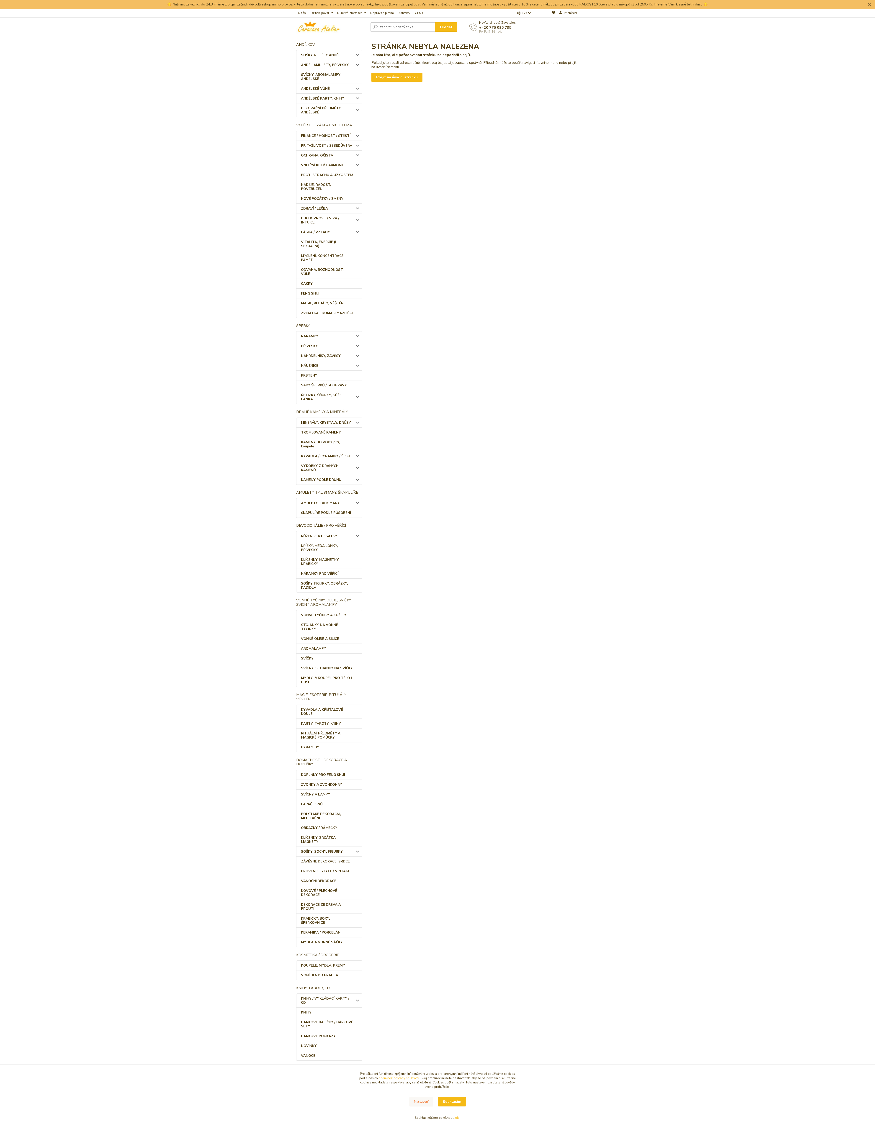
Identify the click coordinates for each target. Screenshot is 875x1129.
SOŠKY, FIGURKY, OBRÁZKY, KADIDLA (324, 585)
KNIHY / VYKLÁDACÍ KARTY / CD (325, 1000)
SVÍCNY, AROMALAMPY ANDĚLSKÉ (320, 76)
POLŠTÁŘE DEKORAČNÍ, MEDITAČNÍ (321, 816)
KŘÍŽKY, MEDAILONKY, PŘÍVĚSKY (319, 548)
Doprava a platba (382, 13)
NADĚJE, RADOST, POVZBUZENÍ (316, 186)
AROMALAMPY (313, 648)
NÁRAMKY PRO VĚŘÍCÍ (319, 573)
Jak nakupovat (320, 13)
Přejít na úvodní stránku (397, 77)
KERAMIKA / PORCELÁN (320, 932)
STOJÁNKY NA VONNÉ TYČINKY (319, 627)
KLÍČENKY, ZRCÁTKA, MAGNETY (319, 839)
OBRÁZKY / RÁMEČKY (319, 828)
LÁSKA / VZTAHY (315, 232)
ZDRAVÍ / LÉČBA (314, 208)
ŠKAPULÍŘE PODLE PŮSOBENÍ (326, 513)
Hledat (446, 27)
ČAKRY (307, 283)
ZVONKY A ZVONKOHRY (321, 784)
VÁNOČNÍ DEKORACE (318, 881)
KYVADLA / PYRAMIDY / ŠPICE (326, 456)
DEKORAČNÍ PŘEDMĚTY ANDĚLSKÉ (321, 110)
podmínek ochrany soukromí (399, 1078)
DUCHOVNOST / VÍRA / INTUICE (320, 220)
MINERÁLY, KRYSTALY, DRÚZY (326, 422)
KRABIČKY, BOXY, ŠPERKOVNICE (315, 920)
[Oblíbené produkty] (553, 13)
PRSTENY (309, 375)
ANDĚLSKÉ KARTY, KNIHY (322, 98)
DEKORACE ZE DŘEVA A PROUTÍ (321, 906)
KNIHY (306, 1012)
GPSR (419, 13)
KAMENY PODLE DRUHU (321, 479)
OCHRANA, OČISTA (317, 155)
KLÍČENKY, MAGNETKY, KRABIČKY (320, 561)
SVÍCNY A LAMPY (315, 794)
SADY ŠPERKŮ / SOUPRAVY (324, 385)
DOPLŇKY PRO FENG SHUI (323, 774)
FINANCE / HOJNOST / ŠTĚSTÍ (325, 135)
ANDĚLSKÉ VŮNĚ (315, 88)
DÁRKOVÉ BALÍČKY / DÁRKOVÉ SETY (327, 1024)
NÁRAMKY (309, 336)
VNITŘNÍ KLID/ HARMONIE (322, 165)
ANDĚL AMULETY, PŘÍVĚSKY (325, 65)
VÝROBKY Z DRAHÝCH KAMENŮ (320, 468)
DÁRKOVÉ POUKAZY (318, 1036)
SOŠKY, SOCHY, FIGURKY (322, 851)
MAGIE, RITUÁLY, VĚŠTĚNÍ (323, 303)
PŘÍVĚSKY (309, 346)
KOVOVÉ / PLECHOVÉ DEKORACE (319, 892)
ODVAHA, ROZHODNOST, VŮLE (322, 271)
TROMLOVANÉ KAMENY (321, 432)
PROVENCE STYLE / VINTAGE (325, 871)
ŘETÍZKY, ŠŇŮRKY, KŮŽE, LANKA (321, 397)
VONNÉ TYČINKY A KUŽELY (323, 615)
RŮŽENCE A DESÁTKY (319, 536)
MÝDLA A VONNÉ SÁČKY (322, 942)
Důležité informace (349, 13)
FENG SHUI (310, 293)
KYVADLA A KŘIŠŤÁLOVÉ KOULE (322, 711)
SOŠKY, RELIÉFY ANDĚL (320, 55)
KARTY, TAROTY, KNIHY (321, 723)
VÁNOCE (308, 1055)
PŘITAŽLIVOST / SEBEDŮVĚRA (326, 145)
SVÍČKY (307, 658)
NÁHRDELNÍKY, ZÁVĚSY (321, 356)
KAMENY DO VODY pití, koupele (320, 444)
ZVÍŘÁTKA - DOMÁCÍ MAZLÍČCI (327, 313)
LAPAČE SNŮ (312, 804)
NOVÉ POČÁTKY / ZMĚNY (322, 198)
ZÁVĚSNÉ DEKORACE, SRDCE (325, 861)
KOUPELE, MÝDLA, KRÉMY (323, 965)
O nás (302, 13)
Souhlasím (452, 1101)
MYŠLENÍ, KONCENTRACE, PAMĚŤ (323, 258)
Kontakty (404, 13)
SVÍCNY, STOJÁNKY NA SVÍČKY (327, 668)
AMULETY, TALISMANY (320, 503)
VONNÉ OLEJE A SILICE (320, 638)
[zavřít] (869, 4)
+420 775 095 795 (495, 27)
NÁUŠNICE (309, 365)
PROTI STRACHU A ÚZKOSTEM (327, 175)
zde (457, 1118)
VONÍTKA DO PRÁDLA (319, 975)
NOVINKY (309, 1046)
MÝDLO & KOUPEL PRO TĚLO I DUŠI (326, 680)
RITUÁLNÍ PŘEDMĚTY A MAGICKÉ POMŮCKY (320, 735)
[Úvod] (331, 27)
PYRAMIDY (310, 747)
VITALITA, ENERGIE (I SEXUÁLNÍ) (318, 244)
